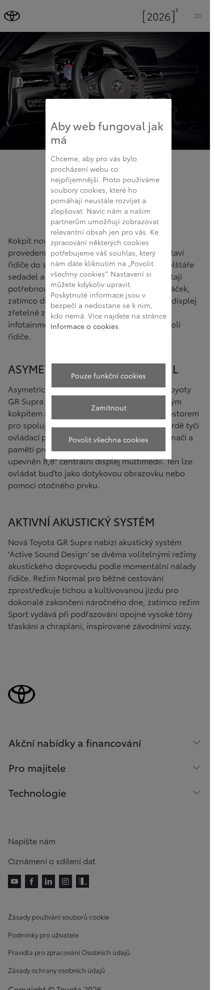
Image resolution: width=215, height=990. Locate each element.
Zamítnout (108, 407)
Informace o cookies (84, 326)
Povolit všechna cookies (108, 439)
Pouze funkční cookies (108, 375)
